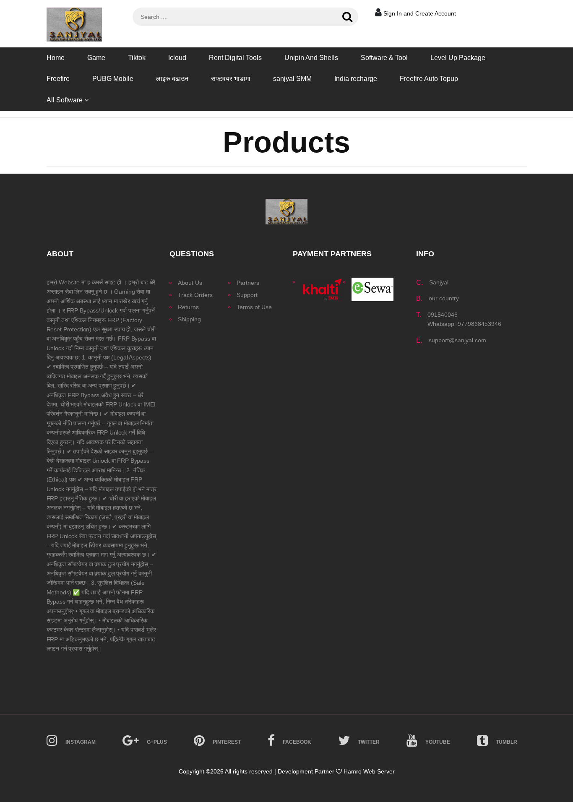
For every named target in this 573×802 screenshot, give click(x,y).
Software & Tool (384, 57)
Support (247, 295)
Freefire (58, 78)
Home (56, 57)
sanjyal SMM (292, 78)
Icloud (177, 57)
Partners (248, 282)
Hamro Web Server (369, 771)
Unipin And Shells (311, 57)
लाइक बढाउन (172, 78)
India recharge (355, 78)
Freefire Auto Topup (429, 78)
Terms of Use (254, 307)
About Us (190, 282)
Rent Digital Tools (235, 57)
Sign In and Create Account (419, 13)
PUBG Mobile (112, 78)
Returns (188, 307)
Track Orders (195, 295)
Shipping (189, 319)
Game (96, 57)
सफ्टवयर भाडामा (230, 78)
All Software (65, 100)
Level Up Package (457, 57)
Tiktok (137, 57)
